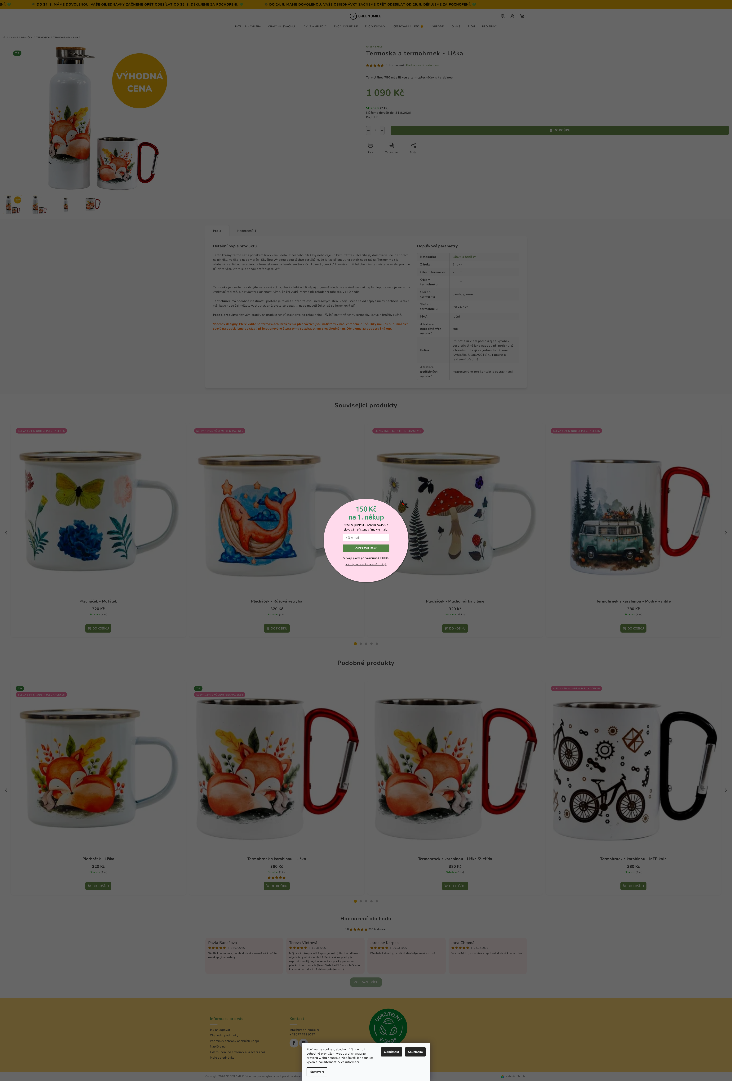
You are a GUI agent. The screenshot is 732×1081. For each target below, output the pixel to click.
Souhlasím (415, 1052)
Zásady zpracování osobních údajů (366, 564)
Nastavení (317, 1072)
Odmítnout (391, 1052)
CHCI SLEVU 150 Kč (366, 548)
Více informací (348, 1062)
